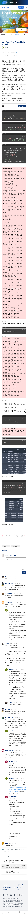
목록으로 (6, 856)
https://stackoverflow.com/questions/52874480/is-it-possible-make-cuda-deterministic (17, 789)
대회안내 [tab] (3, 34)
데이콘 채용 (5, 889)
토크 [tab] (24, 34)
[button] (16, 7)
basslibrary (6, 47)
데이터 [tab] (10, 34)
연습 (21, 29)
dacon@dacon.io (9, 904)
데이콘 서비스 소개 (18, 885)
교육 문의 (16, 889)
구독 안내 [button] (21, 7)
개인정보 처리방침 (7, 887)
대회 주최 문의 (17, 887)
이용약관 (5, 885)
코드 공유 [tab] (17, 34)
